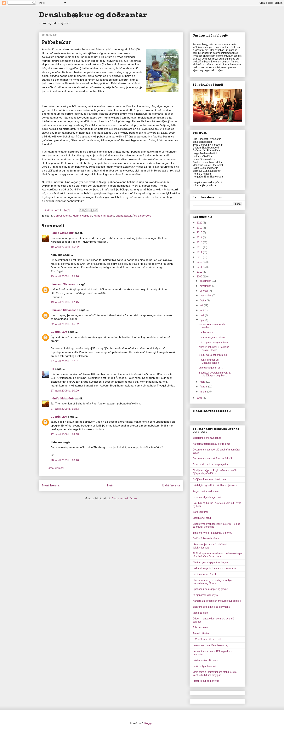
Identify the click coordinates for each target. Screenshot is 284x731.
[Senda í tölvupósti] (81, 210)
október (204, 290)
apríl (202, 320)
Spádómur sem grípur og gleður (210, 589)
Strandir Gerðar (201, 633)
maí (202, 315)
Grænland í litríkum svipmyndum (211, 464)
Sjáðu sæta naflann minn (213, 354)
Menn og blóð (200, 612)
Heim (111, 485)
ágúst (203, 300)
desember (206, 280)
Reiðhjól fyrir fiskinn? (204, 666)
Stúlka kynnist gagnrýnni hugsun (211, 562)
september (206, 295)
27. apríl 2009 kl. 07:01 (65, 361)
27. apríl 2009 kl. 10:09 (65, 390)
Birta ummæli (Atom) (124, 498)
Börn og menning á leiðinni (213, 342)
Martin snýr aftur (202, 517)
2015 (200, 247)
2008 (200, 397)
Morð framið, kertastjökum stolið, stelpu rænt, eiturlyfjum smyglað (215, 673)
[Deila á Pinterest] (96, 210)
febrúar (204, 386)
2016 (200, 242)
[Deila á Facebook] (92, 210)
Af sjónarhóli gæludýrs (205, 595)
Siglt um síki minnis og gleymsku (211, 606)
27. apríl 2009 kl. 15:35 (65, 434)
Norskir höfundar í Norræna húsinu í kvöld (214, 348)
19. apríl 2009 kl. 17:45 (65, 302)
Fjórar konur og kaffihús (206, 680)
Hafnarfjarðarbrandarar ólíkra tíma (211, 443)
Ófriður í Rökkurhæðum (206, 538)
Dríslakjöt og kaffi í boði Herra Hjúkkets (215, 485)
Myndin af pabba (104, 215)
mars (203, 381)
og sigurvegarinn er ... (211, 367)
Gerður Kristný (62, 215)
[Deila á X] (88, 210)
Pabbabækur (206, 332)
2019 (200, 227)
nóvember (206, 285)
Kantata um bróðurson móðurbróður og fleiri (217, 600)
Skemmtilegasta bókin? (212, 337)
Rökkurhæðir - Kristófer (206, 660)
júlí (202, 305)
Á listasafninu (200, 627)
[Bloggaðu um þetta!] (85, 210)
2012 (200, 261)
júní (202, 310)
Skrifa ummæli (55, 467)
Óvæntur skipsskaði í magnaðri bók (213, 458)
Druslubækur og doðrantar (93, 14)
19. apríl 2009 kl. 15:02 (65, 246)
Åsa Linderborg (142, 215)
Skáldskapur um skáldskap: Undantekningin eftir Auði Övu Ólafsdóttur (217, 555)
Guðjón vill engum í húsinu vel (209, 479)
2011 (200, 266)
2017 (200, 237)
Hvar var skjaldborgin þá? (207, 497)
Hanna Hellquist (82, 215)
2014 (200, 252)
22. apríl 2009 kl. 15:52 (65, 324)
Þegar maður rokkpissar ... (207, 491)
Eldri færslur (171, 485)
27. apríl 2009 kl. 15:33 (65, 408)
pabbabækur (123, 215)
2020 (200, 222)
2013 (200, 257)
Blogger (148, 723)
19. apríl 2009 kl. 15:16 (65, 276)
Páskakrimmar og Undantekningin (209, 361)
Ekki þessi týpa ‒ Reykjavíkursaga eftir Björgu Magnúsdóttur (215, 472)
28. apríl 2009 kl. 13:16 (65, 460)
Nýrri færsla (50, 485)
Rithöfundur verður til (204, 574)
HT (52, 368)
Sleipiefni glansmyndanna (207, 437)
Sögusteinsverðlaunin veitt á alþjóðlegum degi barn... (214, 374)
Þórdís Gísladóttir (62, 232)
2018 (200, 232)
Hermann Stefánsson (64, 284)
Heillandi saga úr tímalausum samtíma (214, 568)
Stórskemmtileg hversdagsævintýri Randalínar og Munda (212, 582)
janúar (203, 391)
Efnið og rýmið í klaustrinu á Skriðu (212, 532)
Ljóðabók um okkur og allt (207, 639)
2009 (200, 276)
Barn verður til (200, 511)
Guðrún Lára (59, 331)
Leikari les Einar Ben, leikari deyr (211, 645)
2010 (200, 271)
